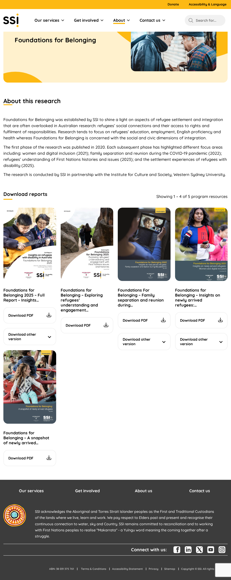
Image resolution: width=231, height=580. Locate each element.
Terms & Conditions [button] (93, 568)
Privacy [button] (153, 568)
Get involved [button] (87, 490)
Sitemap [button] (169, 568)
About (119, 20)
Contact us (150, 20)
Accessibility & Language (207, 4)
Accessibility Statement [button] (127, 568)
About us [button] (143, 490)
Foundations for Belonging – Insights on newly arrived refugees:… (197, 298)
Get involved (86, 20)
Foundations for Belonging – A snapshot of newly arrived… (26, 437)
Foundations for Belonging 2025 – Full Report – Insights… (24, 295)
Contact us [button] (199, 490)
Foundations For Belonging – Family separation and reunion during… (141, 298)
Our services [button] (31, 490)
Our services (47, 20)
